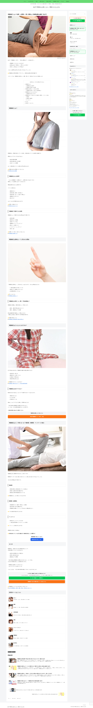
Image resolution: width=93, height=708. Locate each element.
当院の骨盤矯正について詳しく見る (37, 416)
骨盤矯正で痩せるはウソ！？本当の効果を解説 (18, 383)
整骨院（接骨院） (30, 98)
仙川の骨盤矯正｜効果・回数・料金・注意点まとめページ (20, 588)
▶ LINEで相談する (77, 114)
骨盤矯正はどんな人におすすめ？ (31, 92)
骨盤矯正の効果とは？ (13, 233)
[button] (84, 13)
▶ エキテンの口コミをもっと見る (74, 107)
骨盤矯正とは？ (28, 84)
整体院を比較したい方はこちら (37, 413)
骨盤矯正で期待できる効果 (31, 87)
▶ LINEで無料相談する (77, 20)
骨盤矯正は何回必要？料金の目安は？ (16, 319)
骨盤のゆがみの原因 (13, 170)
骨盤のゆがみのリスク (13, 205)
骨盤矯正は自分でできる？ (31, 93)
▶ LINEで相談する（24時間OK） (37, 577)
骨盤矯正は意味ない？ (13, 295)
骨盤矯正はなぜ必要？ (30, 85)
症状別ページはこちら (29, 103)
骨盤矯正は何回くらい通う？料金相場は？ (34, 90)
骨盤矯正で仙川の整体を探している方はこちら (37, 581)
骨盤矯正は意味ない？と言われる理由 (32, 88)
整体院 (28, 96)
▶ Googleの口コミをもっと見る (73, 86)
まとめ (27, 101)
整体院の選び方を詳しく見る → (37, 539)
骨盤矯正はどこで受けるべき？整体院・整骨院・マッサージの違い (37, 95)
